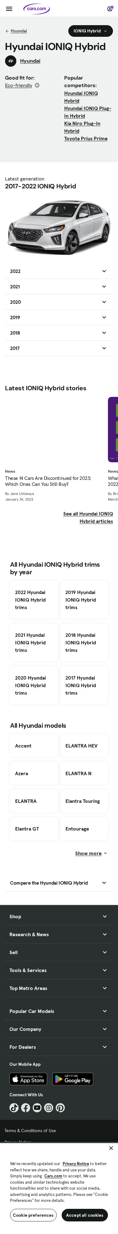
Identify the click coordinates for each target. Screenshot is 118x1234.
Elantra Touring (82, 801)
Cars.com (53, 1176)
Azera (21, 773)
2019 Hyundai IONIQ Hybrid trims (80, 599)
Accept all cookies (85, 1215)
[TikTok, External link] (14, 1107)
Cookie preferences (33, 1215)
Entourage (77, 828)
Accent (23, 745)
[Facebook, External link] (25, 1107)
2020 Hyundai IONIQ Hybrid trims (30, 685)
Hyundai (19, 31)
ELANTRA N (78, 773)
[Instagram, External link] (48, 1107)
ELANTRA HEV (81, 745)
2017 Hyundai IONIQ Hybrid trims (80, 685)
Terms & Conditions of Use (30, 1130)
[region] (59, 1188)
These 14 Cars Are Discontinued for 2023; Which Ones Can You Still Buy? (48, 481)
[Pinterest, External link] (60, 1107)
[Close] (111, 1148)
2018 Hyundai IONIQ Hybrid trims (80, 642)
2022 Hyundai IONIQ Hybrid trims (30, 599)
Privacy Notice (76, 1163)
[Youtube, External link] (37, 1107)
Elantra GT (27, 828)
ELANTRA (26, 801)
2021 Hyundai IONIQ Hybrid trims (30, 642)
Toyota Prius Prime (86, 138)
